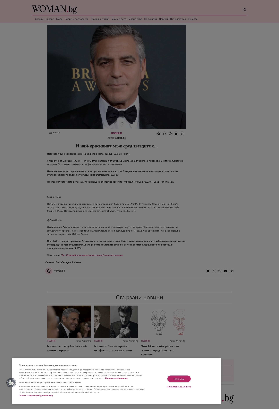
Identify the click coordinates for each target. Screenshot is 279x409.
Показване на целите (179, 386)
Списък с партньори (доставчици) (36, 395)
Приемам (179, 379)
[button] (11, 382)
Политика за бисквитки (116, 378)
